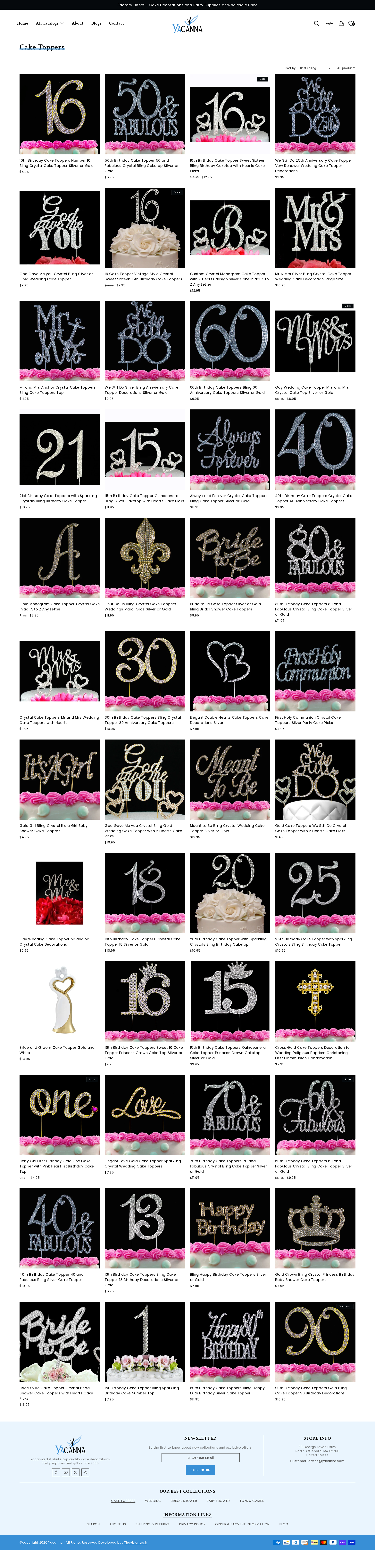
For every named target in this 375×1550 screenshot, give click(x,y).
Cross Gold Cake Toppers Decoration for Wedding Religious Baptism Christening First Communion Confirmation (313, 1052)
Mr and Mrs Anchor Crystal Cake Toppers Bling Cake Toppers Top (58, 390)
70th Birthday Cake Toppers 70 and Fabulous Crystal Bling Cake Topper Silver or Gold (228, 1166)
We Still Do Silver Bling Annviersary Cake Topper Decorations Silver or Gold (142, 390)
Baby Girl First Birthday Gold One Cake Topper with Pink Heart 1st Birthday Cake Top (57, 1166)
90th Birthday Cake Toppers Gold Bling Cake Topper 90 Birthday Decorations (311, 1391)
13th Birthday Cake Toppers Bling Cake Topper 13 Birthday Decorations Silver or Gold (142, 1279)
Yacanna (55, 1542)
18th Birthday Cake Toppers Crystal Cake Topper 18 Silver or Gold (142, 942)
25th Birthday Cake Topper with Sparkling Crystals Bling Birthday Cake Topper (313, 942)
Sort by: (291, 68)
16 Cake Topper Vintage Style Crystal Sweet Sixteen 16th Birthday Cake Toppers (143, 276)
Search (93, 1524)
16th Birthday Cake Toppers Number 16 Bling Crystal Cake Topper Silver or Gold (57, 163)
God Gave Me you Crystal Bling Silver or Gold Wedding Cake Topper (56, 276)
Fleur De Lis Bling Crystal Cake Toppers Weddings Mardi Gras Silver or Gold (140, 606)
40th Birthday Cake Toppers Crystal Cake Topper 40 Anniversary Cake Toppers (313, 498)
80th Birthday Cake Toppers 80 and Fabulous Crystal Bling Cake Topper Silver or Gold (313, 609)
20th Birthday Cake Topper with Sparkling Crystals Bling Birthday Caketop (228, 942)
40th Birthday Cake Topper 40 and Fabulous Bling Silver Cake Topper (52, 1277)
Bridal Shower (184, 1501)
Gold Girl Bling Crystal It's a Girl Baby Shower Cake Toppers (54, 828)
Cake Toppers (123, 1501)
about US (117, 1524)
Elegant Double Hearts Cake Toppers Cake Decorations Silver (229, 720)
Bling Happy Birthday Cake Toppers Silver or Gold (228, 1277)
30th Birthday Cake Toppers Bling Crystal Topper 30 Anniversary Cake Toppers (143, 720)
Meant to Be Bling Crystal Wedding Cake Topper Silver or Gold (227, 828)
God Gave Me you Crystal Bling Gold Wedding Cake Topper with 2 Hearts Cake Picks (143, 831)
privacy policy (192, 1524)
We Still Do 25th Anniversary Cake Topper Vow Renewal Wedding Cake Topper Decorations (313, 165)
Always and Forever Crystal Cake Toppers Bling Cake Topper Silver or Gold (229, 498)
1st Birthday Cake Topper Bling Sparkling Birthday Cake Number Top (142, 1391)
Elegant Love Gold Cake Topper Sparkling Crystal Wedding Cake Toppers (143, 1164)
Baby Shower (218, 1501)
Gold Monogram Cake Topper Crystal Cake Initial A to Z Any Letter (60, 606)
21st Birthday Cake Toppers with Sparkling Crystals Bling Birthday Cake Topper (58, 498)
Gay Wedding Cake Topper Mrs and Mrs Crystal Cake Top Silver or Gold (312, 390)
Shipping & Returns (152, 1524)
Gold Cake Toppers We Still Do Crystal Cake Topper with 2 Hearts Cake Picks (310, 828)
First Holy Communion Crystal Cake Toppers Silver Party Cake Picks (308, 720)
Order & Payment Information (242, 1524)
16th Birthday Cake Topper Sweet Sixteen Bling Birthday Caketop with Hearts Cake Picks (227, 165)
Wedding (153, 1501)
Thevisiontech (135, 1542)
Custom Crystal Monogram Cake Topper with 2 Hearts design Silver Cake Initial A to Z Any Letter (229, 279)
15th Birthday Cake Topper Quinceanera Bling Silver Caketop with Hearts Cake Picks (144, 498)
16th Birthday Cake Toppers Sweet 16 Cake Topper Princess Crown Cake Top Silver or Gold (144, 1052)
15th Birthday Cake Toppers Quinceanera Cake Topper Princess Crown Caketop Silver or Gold (228, 1052)
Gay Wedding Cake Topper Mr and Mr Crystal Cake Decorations (54, 942)
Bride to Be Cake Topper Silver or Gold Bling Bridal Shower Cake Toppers (225, 606)
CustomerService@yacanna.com (317, 1461)
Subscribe (200, 1470)
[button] (50, 23)
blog (283, 1524)
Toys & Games (252, 1501)
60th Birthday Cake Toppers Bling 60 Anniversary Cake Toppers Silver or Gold (227, 390)
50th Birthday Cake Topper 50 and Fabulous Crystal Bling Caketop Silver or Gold (142, 165)
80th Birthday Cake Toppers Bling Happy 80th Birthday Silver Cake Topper (227, 1391)
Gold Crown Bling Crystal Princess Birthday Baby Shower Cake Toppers (314, 1277)
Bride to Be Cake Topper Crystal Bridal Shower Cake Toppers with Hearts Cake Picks (56, 1393)
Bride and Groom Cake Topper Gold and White (57, 1050)
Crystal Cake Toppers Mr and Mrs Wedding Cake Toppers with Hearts (59, 720)
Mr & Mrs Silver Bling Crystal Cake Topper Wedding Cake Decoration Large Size (313, 276)
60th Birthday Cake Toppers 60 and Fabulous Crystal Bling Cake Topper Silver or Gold (313, 1166)
